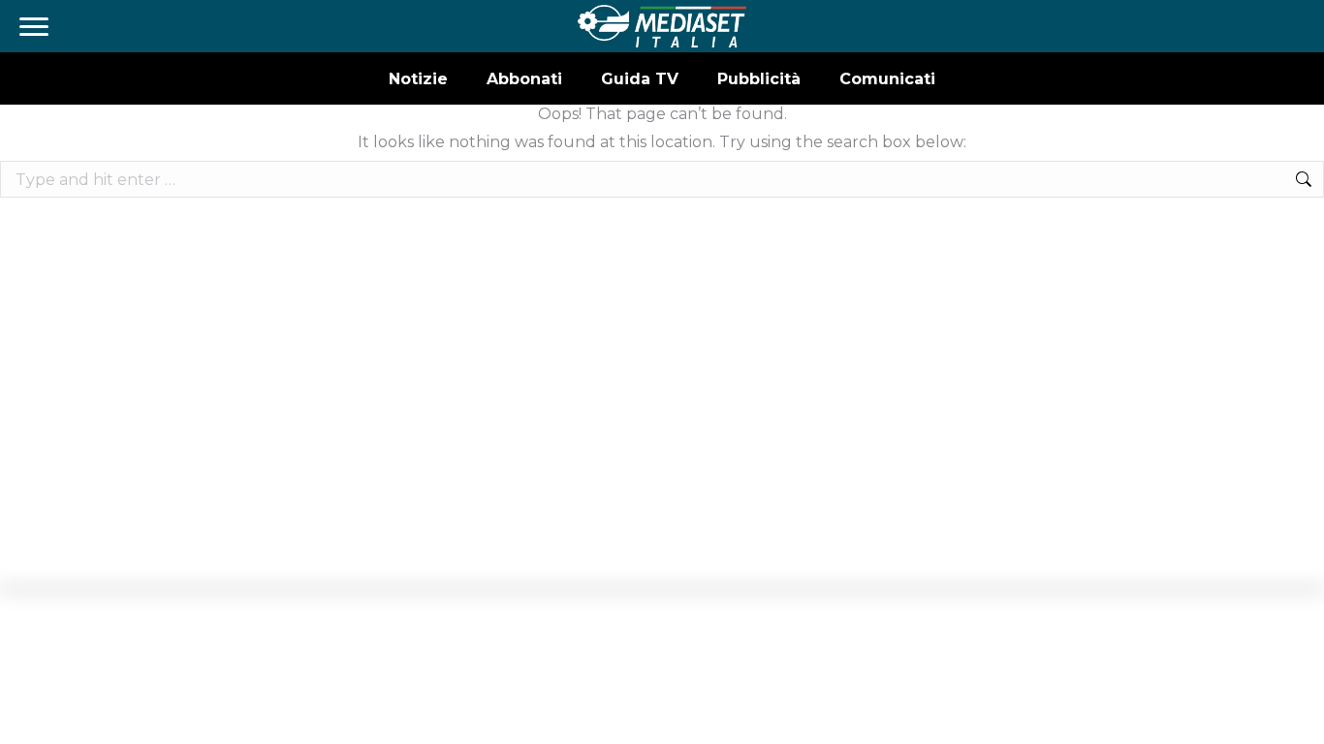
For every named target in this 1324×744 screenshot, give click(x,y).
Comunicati (887, 79)
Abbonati (524, 79)
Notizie (418, 79)
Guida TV (639, 79)
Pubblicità (759, 79)
